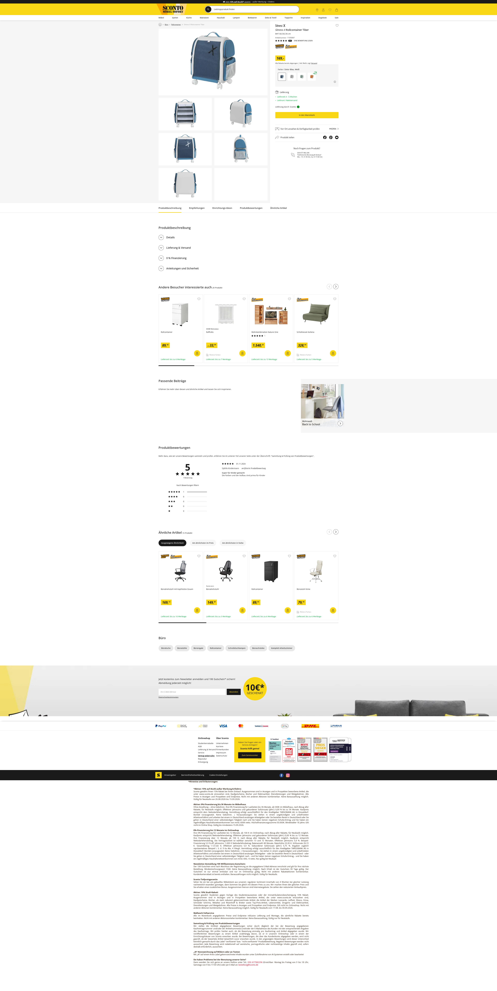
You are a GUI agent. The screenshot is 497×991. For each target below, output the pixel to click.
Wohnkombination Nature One (263, 296)
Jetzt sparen (238, 2)
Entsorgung (203, 762)
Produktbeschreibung (170, 207)
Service (201, 752)
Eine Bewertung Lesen (303, 41)
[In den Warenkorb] (197, 353)
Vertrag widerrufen (206, 756)
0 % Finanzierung (176, 258)
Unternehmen (222, 743)
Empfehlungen (197, 207)
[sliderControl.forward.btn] (335, 286)
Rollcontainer (164, 296)
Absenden (233, 692)
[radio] (188, 491)
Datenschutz (221, 756)
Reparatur (202, 759)
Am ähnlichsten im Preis (203, 543)
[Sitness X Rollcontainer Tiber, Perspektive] (213, 62)
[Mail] (336, 137)
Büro (162, 638)
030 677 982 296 (303, 153)
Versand (314, 63)
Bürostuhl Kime (301, 553)
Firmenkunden (222, 749)
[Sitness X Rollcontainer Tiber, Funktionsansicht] (185, 114)
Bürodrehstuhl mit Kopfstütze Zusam (175, 553)
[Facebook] (325, 137)
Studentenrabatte (205, 743)
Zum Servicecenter (250, 755)
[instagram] (288, 775)
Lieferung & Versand (178, 247)
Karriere (219, 746)
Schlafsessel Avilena (303, 296)
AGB (200, 746)
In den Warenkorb (307, 115)
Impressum (221, 752)
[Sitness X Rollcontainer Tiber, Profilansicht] (241, 149)
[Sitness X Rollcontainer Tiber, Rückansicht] (185, 184)
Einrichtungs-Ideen (222, 207)
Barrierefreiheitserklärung (192, 775)
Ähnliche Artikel (278, 207)
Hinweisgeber (170, 775)
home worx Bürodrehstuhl (215, 553)
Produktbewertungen (251, 207)
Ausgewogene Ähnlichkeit (172, 543)
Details (170, 237)
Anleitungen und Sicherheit (182, 268)
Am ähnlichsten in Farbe (232, 543)
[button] (292, 77)
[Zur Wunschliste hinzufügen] (337, 25)
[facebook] (281, 775)
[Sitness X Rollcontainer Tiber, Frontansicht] (185, 149)
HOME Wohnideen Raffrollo (216, 296)
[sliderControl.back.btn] (329, 286)
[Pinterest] (330, 137)
